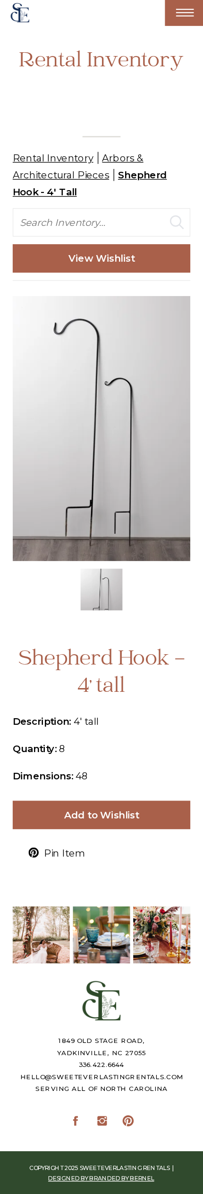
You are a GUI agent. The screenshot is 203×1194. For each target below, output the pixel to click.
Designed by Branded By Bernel (101, 1178)
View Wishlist (101, 258)
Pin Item (64, 853)
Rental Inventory (53, 158)
